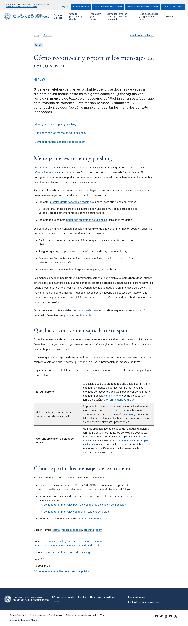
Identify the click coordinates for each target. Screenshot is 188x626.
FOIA (102, 615)
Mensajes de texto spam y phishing (55, 124)
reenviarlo (68, 485)
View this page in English (142, 35)
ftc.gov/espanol (18, 615)
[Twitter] (161, 616)
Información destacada (63, 597)
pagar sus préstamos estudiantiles (86, 219)
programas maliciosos (85, 310)
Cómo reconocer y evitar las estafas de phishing (62, 571)
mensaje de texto (72, 529)
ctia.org (130, 414)
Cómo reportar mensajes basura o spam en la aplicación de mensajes (84, 504)
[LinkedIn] (165, 616)
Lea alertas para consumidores (108, 7)
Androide (120, 440)
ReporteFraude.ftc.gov (94, 518)
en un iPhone (113, 395)
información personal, (46, 172)
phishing (89, 529)
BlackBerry (133, 440)
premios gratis (58, 202)
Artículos (47, 35)
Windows (90, 444)
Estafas (169, 16)
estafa (56, 529)
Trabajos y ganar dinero (95, 16)
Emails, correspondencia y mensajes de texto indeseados (68, 545)
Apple (144, 440)
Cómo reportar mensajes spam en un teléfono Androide (76, 511)
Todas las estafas (54, 552)
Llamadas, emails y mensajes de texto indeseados (117, 16)
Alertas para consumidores (102, 597)
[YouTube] (170, 616)
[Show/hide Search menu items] (180, 16)
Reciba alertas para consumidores (142, 7)
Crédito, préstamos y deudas (76, 16)
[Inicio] (26, 18)
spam (99, 529)
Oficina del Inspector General (24, 620)
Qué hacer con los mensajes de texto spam (60, 132)
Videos (55, 602)
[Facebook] (156, 616)
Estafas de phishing (78, 552)
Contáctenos (55, 615)
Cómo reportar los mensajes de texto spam (60, 141)
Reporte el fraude (81, 7)
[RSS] (175, 616)
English (65, 6)
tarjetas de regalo (78, 202)
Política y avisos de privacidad (81, 615)
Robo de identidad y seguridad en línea (148, 16)
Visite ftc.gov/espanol (173, 7)
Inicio (36, 35)
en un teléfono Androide (120, 399)
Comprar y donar (58, 16)
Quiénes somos (37, 615)
